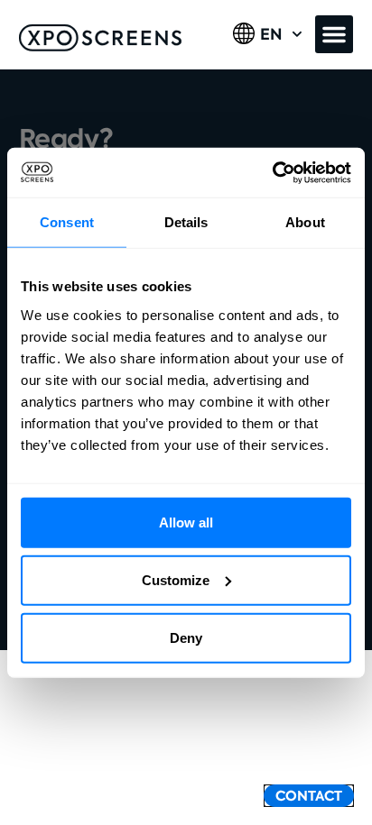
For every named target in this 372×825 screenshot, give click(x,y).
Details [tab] (186, 222)
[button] (334, 34)
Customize (175, 579)
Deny (186, 637)
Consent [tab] (67, 222)
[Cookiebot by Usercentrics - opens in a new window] (272, 172)
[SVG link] (100, 37)
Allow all (186, 521)
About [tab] (305, 222)
